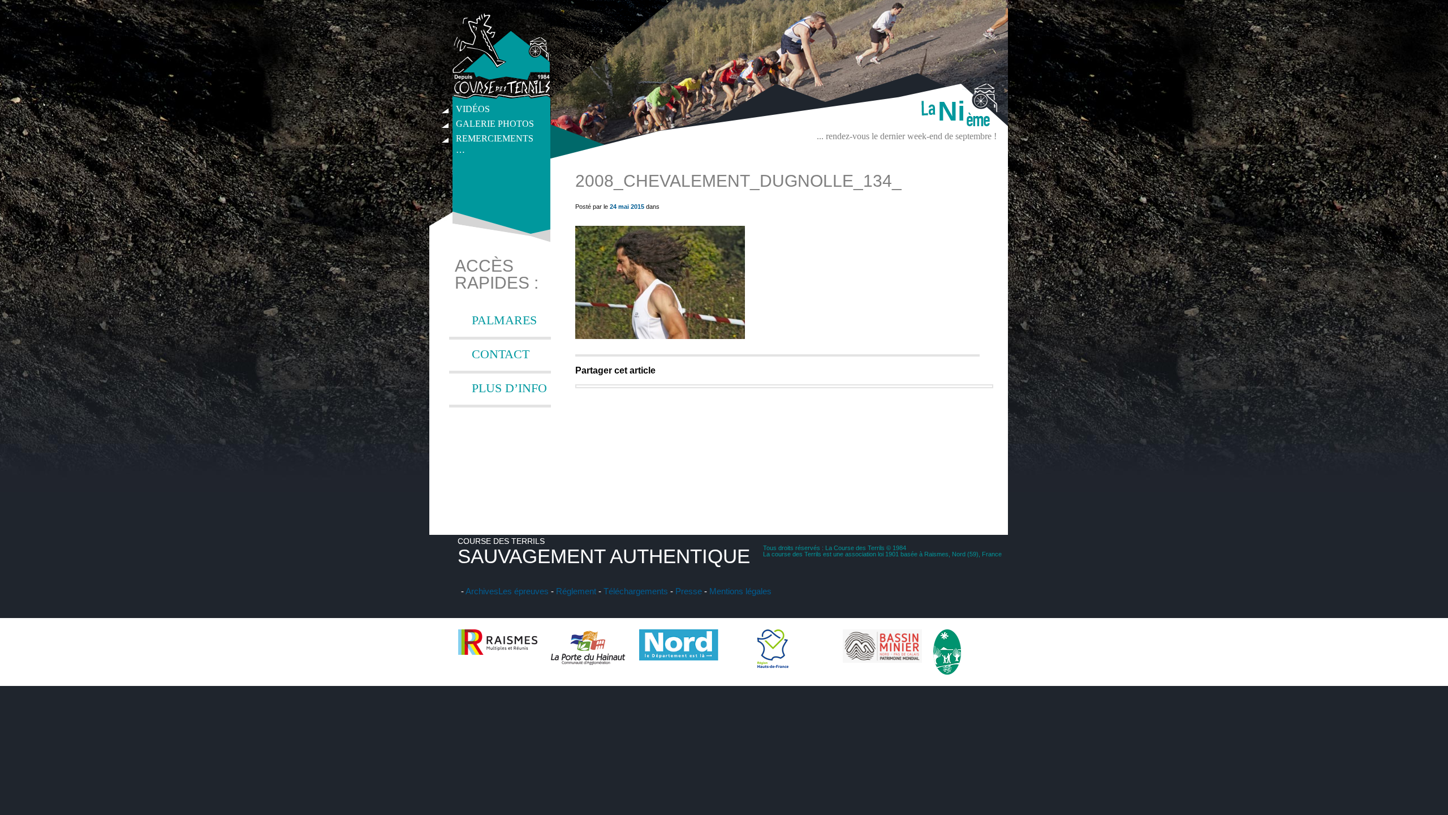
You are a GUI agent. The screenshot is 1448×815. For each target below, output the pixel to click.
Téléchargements (636, 591)
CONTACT (500, 354)
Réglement (576, 591)
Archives (482, 591)
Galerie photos (495, 123)
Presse (688, 591)
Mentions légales (740, 591)
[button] (660, 282)
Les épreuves (523, 591)
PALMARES (504, 320)
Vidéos (473, 109)
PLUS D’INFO (509, 388)
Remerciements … (494, 140)
